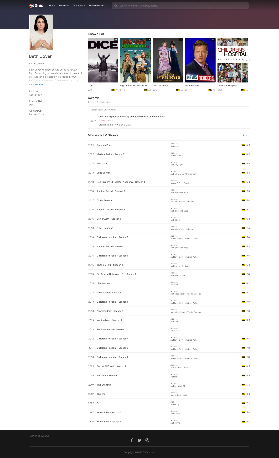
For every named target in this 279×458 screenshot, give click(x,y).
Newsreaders (192, 85)
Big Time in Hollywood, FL (134, 85)
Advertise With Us (39, 435)
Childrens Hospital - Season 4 (113, 338)
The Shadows (104, 384)
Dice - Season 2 (105, 200)
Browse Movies (97, 5)
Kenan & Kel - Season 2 (109, 412)
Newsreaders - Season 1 (110, 311)
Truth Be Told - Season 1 (110, 264)
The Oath (102, 163)
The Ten (101, 394)
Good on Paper (105, 145)
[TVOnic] (36, 5)
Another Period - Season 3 (111, 191)
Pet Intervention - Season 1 (111, 329)
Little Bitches (104, 172)
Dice (90, 85)
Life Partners (103, 283)
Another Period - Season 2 (111, 209)
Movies (63, 5)
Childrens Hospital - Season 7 (112, 237)
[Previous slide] (91, 60)
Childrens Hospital (227, 85)
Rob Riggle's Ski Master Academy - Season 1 (121, 181)
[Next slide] (246, 60)
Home (52, 5)
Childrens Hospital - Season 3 (113, 347)
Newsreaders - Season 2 (110, 292)
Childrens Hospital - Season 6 (113, 255)
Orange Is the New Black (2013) (115, 124)
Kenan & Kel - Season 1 (109, 421)
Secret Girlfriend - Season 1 (111, 366)
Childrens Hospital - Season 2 (113, 357)
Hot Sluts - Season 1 (108, 375)
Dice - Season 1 (105, 228)
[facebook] (131, 442)
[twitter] (139, 442)
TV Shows (77, 5)
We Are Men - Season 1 (109, 320)
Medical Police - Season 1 (110, 154)
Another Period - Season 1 (111, 246)
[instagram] (147, 442)
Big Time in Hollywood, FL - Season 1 (116, 274)
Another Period (161, 85)
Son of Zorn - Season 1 (109, 218)
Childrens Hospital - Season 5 (113, 301)
